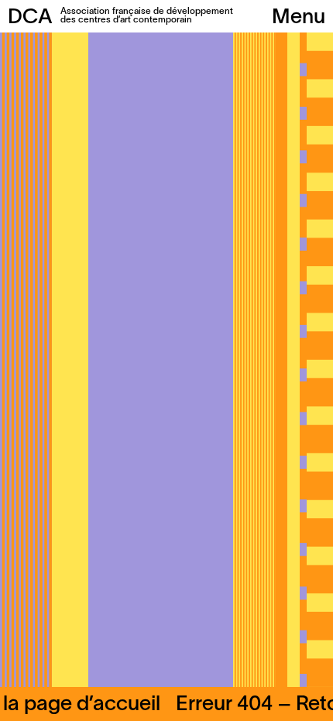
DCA (30, 18)
